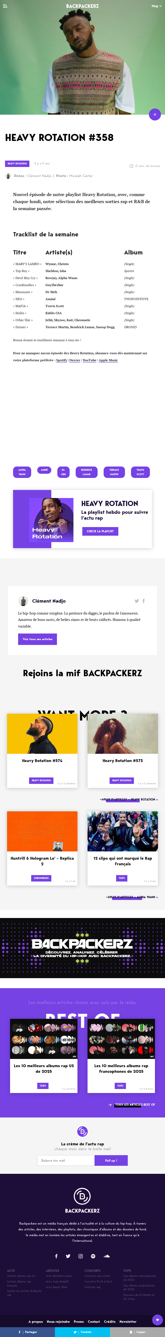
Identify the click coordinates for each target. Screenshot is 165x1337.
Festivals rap (92, 1287)
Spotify (61, 360)
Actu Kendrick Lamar (59, 1276)
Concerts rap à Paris (97, 1276)
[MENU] (5, 6)
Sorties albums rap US (21, 1276)
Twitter (137, 601)
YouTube (89, 360)
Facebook (143, 601)
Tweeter (86, 1332)
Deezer (74, 360)
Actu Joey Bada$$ (57, 1281)
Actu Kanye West (56, 1287)
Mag (155, 6)
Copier (140, 1332)
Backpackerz (82, 6)
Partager (31, 1332)
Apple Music (108, 360)
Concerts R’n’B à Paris (98, 1281)
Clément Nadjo (33, 175)
